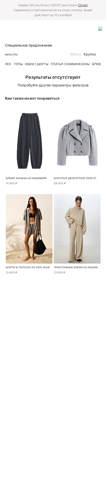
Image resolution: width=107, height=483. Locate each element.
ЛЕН (8, 64)
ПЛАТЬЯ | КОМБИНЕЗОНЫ (70, 64)
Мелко (75, 54)
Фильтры (11, 54)
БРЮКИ (97, 64)
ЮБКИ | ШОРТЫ (36, 64)
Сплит (83, 5)
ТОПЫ (18, 64)
